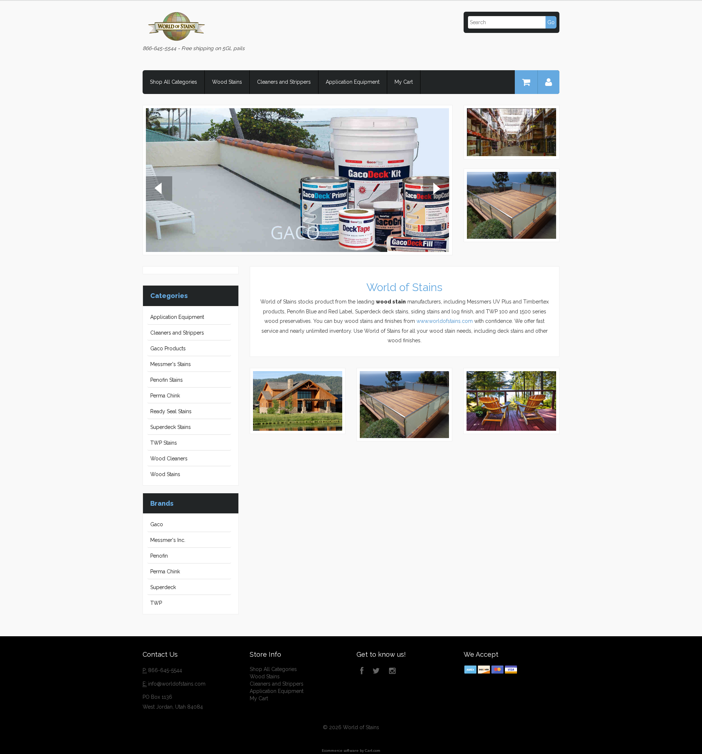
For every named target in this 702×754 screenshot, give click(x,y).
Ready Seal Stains (171, 411)
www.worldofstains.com (444, 321)
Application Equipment (353, 82)
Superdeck (163, 587)
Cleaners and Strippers (284, 82)
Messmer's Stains (170, 364)
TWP (156, 603)
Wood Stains (227, 82)
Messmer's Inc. (167, 540)
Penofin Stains (166, 380)
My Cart (404, 82)
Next (436, 189)
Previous (159, 189)
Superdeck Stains (170, 427)
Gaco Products (168, 348)
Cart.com (372, 751)
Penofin (159, 556)
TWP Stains (163, 443)
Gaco (156, 524)
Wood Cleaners (169, 458)
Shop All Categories (173, 82)
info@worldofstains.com (176, 684)
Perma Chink (165, 396)
